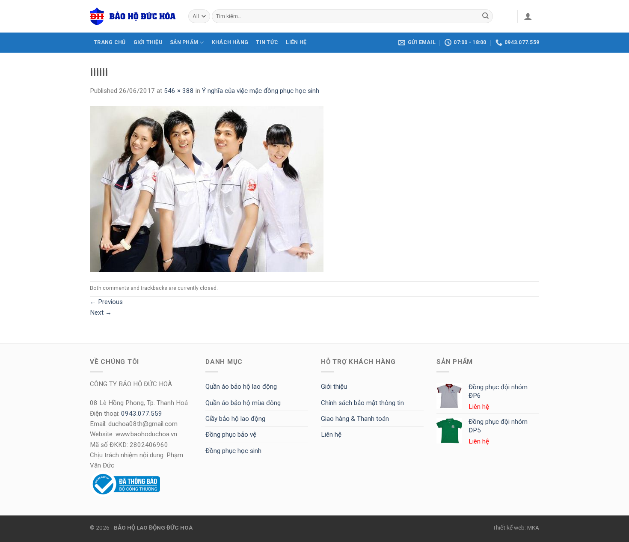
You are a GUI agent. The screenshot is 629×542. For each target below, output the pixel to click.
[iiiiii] (206, 188)
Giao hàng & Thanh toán (355, 419)
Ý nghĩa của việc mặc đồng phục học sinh (260, 91)
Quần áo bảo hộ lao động (241, 386)
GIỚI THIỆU (148, 42)
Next (101, 312)
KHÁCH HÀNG (230, 42)
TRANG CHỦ (109, 42)
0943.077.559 (141, 413)
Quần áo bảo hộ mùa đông (243, 403)
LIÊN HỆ (296, 42)
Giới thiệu (334, 386)
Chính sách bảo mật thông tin (362, 403)
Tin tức (267, 42)
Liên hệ (331, 434)
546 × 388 (179, 91)
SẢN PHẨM (184, 42)
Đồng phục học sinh (233, 451)
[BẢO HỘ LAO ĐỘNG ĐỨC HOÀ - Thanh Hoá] (132, 16)
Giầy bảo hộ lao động (235, 419)
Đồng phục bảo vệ (230, 434)
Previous (106, 302)
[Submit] (486, 16)
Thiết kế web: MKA (516, 527)
